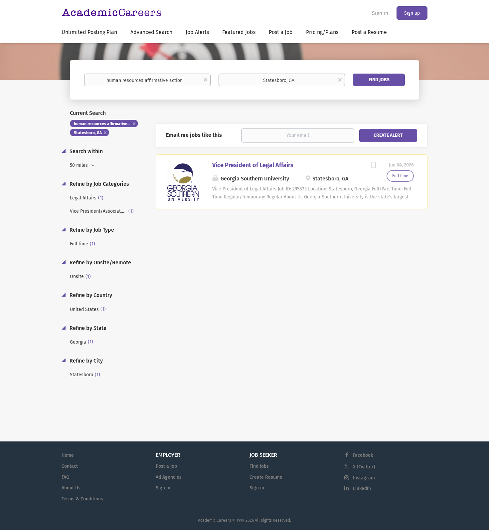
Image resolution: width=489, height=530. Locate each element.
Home (68, 455)
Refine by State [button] (87, 328)
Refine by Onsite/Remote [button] (99, 262)
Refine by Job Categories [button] (98, 184)
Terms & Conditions (82, 499)
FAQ (66, 477)
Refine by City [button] (85, 361)
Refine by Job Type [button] (91, 230)
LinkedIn (362, 488)
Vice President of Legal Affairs (252, 165)
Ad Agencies (169, 477)
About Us (71, 488)
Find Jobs (379, 80)
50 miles (79, 165)
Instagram (364, 478)
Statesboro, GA (88, 133)
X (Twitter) (364, 467)
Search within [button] (85, 151)
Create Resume (265, 477)
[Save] (373, 166)
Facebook (363, 455)
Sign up (412, 13)
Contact (70, 466)
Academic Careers (214, 520)
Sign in (380, 13)
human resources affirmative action (106, 124)
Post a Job (166, 466)
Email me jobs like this (194, 135)
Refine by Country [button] (90, 295)
